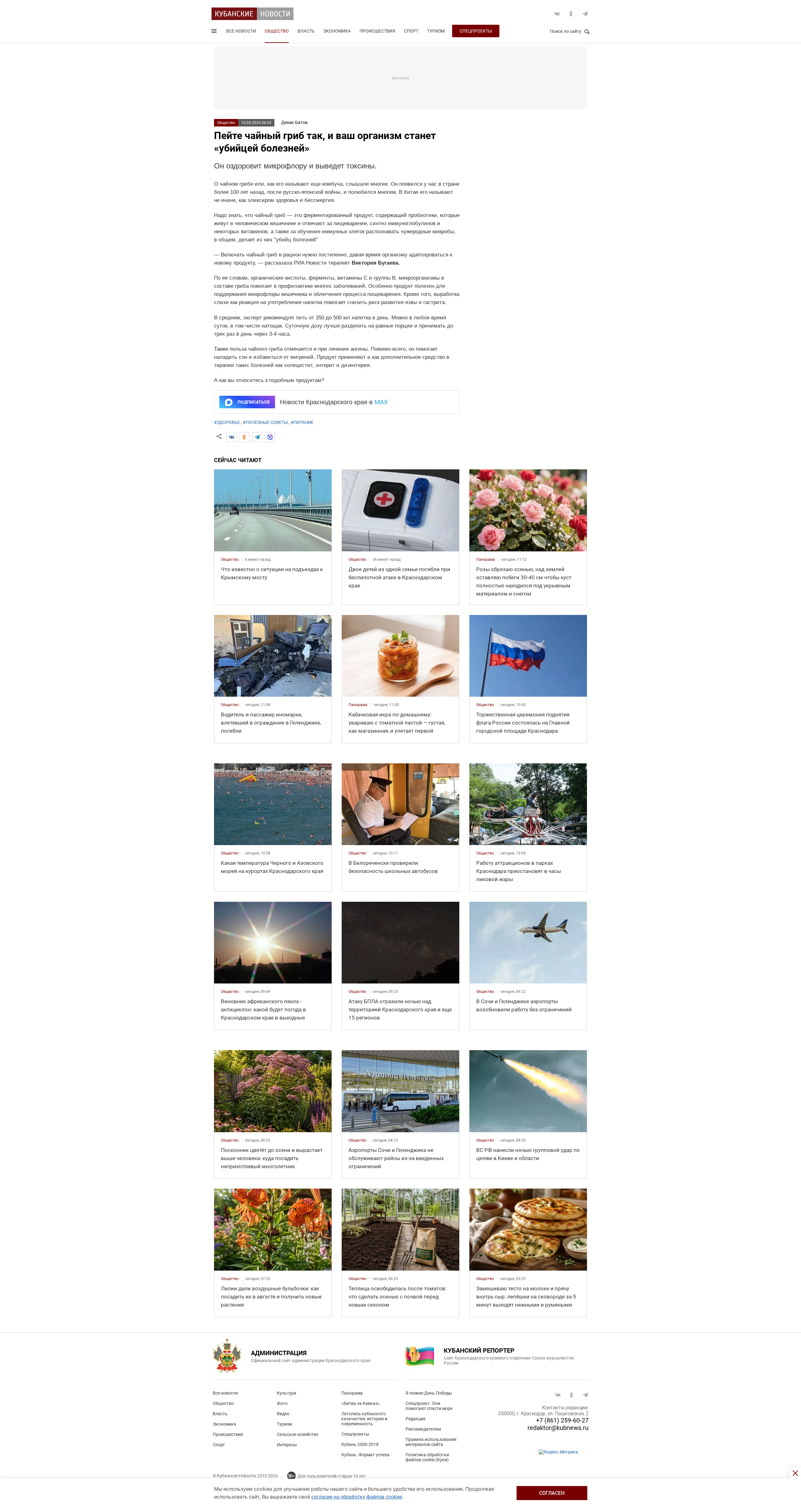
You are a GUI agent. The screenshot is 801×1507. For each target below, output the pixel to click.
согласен (551, 1493)
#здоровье (227, 422)
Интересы (287, 1444)
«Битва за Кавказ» (360, 1403)
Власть (306, 31)
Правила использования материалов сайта (431, 1442)
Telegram (585, 13)
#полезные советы (265, 422)
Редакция (416, 1418)
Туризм (436, 31)
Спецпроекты (476, 31)
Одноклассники (571, 13)
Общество (277, 31)
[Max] (270, 437)
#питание (302, 422)
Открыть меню (215, 32)
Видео (283, 1413)
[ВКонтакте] (232, 437)
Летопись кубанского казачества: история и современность (364, 1418)
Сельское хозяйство (298, 1434)
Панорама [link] (485, 559)
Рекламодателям (423, 1429)
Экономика (337, 31)
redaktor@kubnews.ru (558, 1428)
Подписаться (253, 402)
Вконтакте (557, 13)
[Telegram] (257, 437)
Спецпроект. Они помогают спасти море (429, 1406)
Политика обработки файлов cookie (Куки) (427, 1457)
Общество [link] (230, 559)
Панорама (352, 1393)
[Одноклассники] (244, 437)
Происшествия (377, 31)
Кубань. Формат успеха (365, 1454)
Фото (282, 1403)
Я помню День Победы (429, 1393)
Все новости (241, 31)
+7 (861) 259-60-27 (562, 1420)
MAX (381, 402)
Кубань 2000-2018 (360, 1444)
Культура (286, 1393)
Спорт (411, 31)
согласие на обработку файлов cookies (356, 1497)
